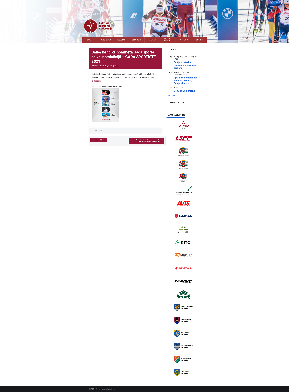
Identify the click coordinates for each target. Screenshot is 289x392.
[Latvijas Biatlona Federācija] (144, 26)
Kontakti (199, 40)
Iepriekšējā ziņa (100, 140)
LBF (116, 66)
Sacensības (106, 40)
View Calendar (172, 96)
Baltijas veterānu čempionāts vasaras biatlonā (185, 65)
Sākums (90, 40)
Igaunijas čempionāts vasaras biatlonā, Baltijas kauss (185, 80)
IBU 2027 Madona (167, 40)
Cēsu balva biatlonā (184, 90)
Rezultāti (121, 40)
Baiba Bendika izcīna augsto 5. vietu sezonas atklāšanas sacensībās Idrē (148, 141)
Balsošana (96, 81)
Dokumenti (137, 40)
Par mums (183, 40)
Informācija (98, 130)
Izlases (152, 40)
